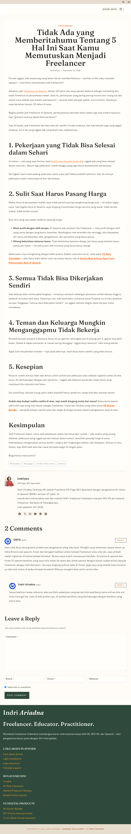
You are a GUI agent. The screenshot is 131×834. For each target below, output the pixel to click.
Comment (12, 636)
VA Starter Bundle (13, 808)
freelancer (15, 463)
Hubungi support (12, 767)
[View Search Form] (123, 2)
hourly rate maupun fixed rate (67, 161)
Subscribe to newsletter (19, 687)
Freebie (7, 781)
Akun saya (110, 9)
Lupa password (11, 763)
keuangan (28, 463)
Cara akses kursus (13, 754)
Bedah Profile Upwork (15, 795)
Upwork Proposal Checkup (17, 790)
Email (51, 678)
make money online (46, 463)
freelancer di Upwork (35, 91)
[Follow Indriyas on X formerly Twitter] (25, 514)
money (61, 463)
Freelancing (65, 26)
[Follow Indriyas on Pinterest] (45, 514)
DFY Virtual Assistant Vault (17, 813)
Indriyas (23, 478)
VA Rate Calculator (13, 786)
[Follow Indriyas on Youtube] (35, 514)
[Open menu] (128, 2)
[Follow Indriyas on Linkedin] (40, 514)
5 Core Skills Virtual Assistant (19, 817)
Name (10, 678)
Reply (120, 540)
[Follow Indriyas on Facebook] (19, 514)
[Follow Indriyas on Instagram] (30, 514)
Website (93, 678)
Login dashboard (12, 758)
